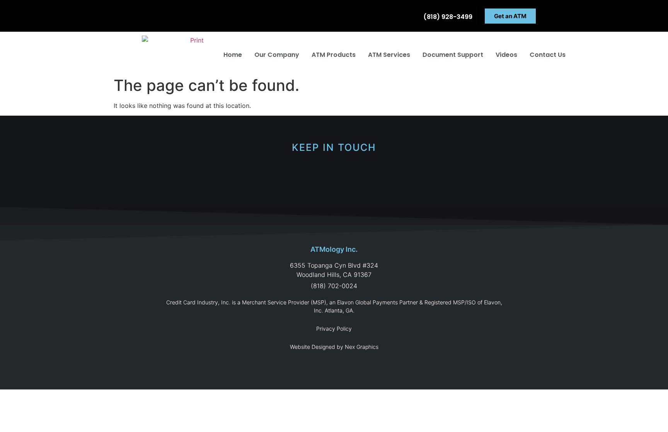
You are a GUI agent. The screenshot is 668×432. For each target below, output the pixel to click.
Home (232, 54)
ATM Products (334, 54)
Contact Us (548, 54)
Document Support (453, 54)
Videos (506, 54)
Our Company (276, 54)
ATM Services (389, 54)
